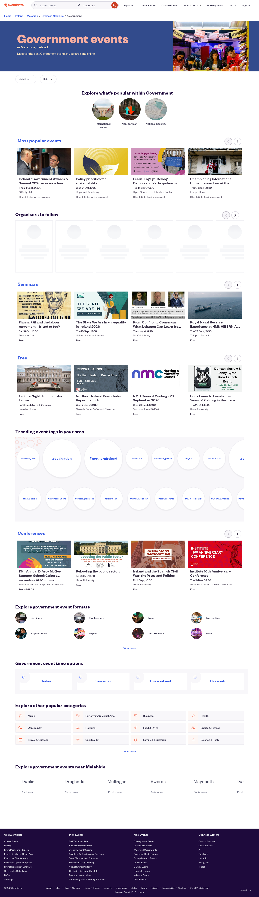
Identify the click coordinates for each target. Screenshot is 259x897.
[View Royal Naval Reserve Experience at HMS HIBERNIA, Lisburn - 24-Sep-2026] (215, 305)
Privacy (154, 887)
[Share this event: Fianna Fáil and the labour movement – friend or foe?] (66, 313)
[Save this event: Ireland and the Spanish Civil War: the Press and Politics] (171, 562)
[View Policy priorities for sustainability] (101, 161)
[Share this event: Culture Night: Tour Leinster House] (66, 387)
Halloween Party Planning (81, 862)
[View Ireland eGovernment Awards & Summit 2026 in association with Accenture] (44, 161)
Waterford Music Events (145, 849)
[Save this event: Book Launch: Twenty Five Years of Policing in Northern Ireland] (228, 387)
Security (108, 887)
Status (134, 887)
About (49, 887)
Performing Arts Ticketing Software (86, 879)
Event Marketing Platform (16, 849)
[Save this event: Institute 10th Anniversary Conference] (228, 562)
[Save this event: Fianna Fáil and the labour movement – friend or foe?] (57, 313)
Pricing (7, 845)
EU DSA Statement (199, 887)
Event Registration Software (18, 866)
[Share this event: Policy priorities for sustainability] (123, 170)
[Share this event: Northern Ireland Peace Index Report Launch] (123, 387)
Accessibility (168, 887)
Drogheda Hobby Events (146, 854)
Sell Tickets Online (78, 841)
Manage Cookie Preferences (129, 892)
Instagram (204, 862)
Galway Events (141, 866)
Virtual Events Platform (80, 845)
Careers (76, 887)
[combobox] (96, 5)
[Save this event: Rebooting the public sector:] (114, 562)
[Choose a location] (79, 5)
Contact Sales (205, 845)
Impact (96, 887)
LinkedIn (203, 858)
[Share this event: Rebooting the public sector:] (123, 562)
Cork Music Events (143, 845)
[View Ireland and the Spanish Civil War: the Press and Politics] (158, 554)
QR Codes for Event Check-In (83, 870)
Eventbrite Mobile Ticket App (18, 854)
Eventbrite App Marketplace (18, 862)
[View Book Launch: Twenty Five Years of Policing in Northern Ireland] (215, 378)
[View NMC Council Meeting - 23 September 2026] (158, 378)
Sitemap (8, 879)
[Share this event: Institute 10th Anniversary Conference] (237, 562)
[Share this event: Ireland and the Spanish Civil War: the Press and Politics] (180, 562)
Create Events (11, 841)
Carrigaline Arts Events (145, 858)
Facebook (203, 854)
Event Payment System (80, 849)
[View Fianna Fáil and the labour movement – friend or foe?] (44, 305)
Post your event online (80, 875)
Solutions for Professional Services (86, 854)
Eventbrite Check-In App (16, 858)
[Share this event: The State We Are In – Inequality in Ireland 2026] (123, 313)
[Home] (14, 5)
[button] (192, 5)
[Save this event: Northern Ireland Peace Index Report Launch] (114, 387)
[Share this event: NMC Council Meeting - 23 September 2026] (180, 387)
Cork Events (140, 879)
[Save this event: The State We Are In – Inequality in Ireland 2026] (114, 313)
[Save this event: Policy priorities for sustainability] (114, 170)
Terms (144, 887)
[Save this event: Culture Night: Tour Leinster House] (57, 387)
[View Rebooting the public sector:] (101, 554)
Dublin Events (140, 862)
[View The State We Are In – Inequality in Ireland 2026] (101, 305)
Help (66, 887)
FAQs (7, 875)
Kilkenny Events (141, 875)
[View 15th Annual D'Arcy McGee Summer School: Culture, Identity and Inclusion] (44, 554)
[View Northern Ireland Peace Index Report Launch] (101, 378)
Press (87, 887)
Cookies (182, 887)
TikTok (202, 866)
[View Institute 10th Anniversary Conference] (215, 554)
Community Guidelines (15, 870)
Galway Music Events (144, 841)
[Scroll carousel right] (237, 141)
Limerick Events (142, 870)
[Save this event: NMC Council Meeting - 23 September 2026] (171, 387)
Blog (58, 887)
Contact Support (207, 841)
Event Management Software (83, 858)
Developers (121, 887)
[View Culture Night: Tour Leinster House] (44, 378)
